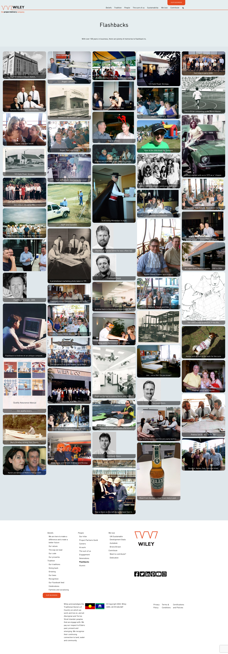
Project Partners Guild (88, 540)
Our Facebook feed (56, 583)
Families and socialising (59, 590)
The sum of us (139, 8)
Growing (52, 572)
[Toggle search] (183, 8)
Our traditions (54, 564)
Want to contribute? (118, 554)
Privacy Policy (156, 606)
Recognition (54, 579)
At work (82, 548)
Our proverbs (54, 557)
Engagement (84, 555)
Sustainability (152, 8)
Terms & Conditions (166, 606)
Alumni (82, 566)
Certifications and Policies (178, 606)
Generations (84, 558)
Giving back (53, 568)
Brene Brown (115, 547)
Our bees (52, 575)
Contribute (174, 8)
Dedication (114, 558)
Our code (52, 554)
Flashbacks (84, 562)
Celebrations (54, 586)
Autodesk (114, 543)
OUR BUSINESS (176, 2)
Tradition (118, 8)
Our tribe (83, 537)
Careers (82, 544)
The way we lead (55, 550)
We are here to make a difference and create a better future (58, 540)
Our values (53, 546)
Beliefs (109, 8)
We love (164, 8)
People (127, 8)
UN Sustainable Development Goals (118, 538)
